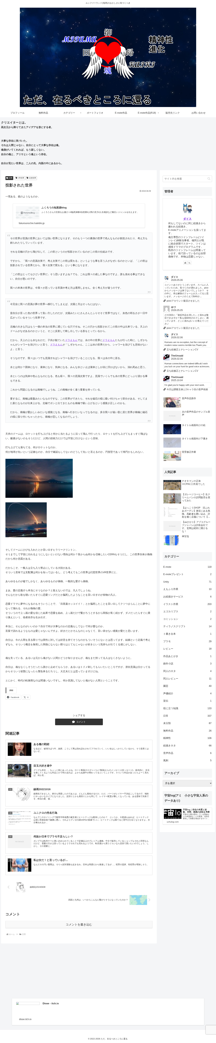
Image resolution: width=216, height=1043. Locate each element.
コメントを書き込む (79, 924)
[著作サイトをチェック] (185, 263)
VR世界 (21, 178)
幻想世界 (32, 178)
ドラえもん (71, 340)
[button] (209, 178)
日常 (10, 178)
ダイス (187, 218)
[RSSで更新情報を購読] (189, 263)
